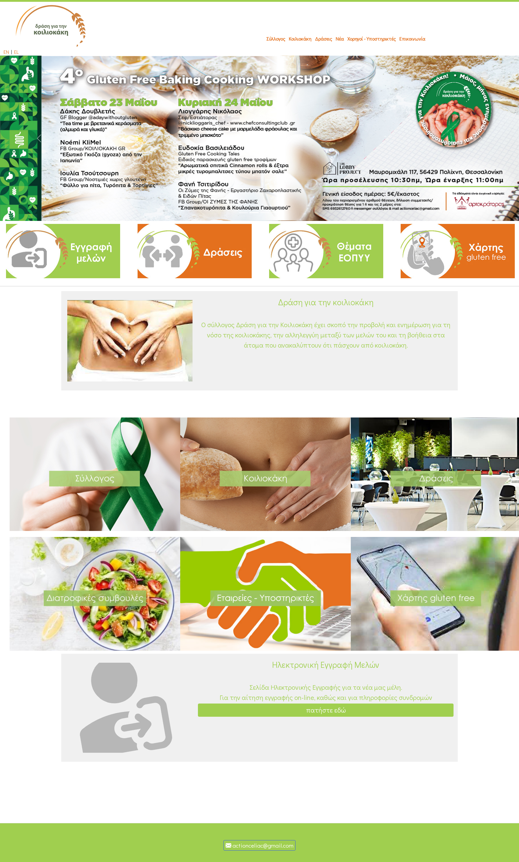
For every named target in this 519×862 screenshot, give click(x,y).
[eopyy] (326, 250)
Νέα (340, 38)
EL (16, 52)
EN (6, 52)
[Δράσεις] (195, 250)
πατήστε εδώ (326, 710)
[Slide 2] (254, 212)
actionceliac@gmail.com (262, 845)
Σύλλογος (275, 38)
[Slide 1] (243, 212)
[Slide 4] (275, 212)
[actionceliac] (52, 24)
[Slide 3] (264, 212)
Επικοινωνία (412, 38)
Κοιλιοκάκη (300, 38)
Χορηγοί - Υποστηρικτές (372, 38)
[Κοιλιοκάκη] (95, 473)
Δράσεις (323, 38)
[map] (458, 250)
